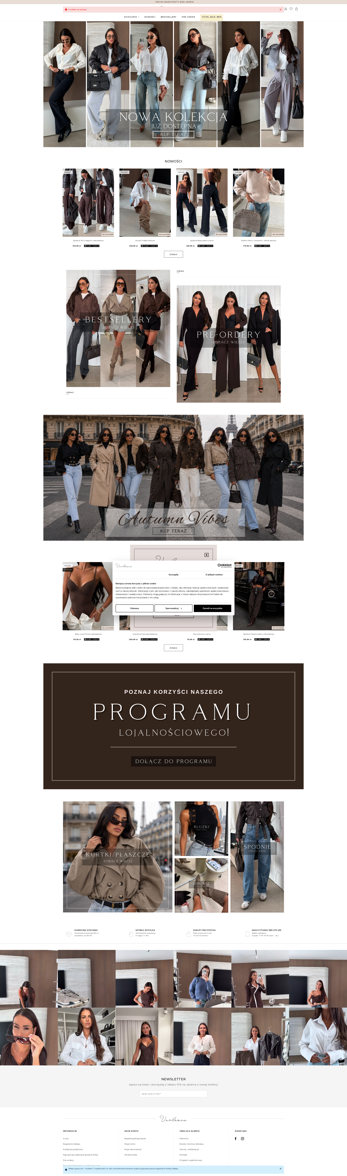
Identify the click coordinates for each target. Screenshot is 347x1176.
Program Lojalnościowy (191, 1160)
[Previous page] (49, 84)
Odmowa (134, 608)
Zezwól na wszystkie (212, 608)
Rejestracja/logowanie (135, 1138)
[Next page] (298, 84)
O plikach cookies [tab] (214, 574)
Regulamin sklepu (71, 1144)
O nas (66, 1138)
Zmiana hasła (130, 1155)
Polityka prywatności (73, 1149)
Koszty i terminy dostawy (192, 1144)
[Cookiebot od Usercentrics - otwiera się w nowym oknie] (220, 566)
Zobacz (173, 254)
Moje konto (130, 1144)
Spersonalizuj (172, 608)
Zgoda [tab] (133, 574)
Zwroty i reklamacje (189, 1149)
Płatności (184, 1138)
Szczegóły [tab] (174, 574)
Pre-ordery (68, 1160)
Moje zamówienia (133, 1149)
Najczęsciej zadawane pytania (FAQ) (80, 1155)
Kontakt (183, 1155)
